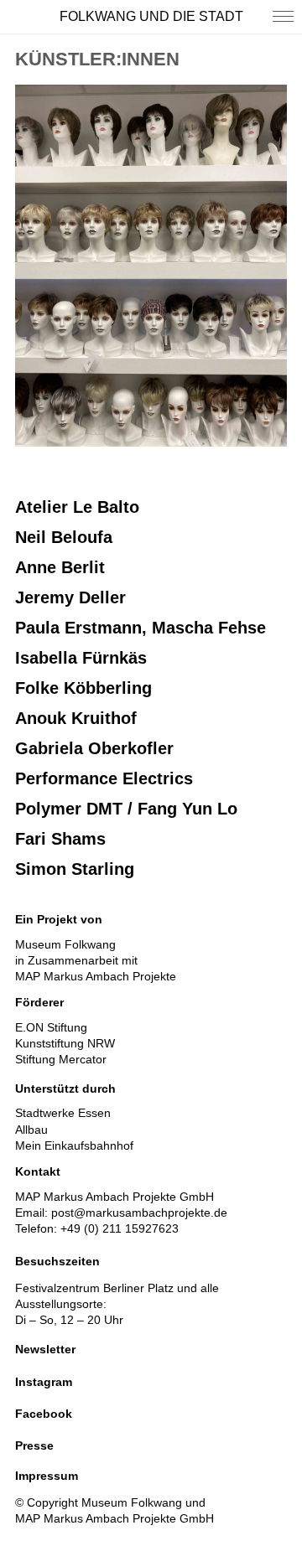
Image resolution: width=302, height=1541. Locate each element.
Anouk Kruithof (76, 718)
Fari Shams (60, 839)
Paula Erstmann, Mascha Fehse (140, 627)
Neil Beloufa (63, 537)
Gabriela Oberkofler (94, 748)
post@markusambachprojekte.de (139, 1212)
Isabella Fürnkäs (81, 658)
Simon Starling (74, 869)
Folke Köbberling (83, 688)
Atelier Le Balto (77, 507)
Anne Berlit (60, 567)
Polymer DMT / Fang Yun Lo (126, 808)
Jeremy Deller (70, 597)
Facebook (43, 1413)
